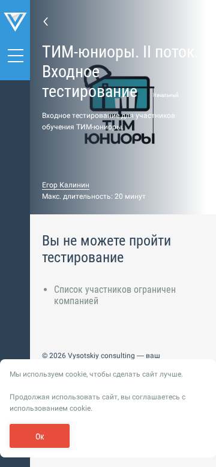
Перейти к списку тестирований (45, 21)
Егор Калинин (65, 185)
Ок (39, 436)
